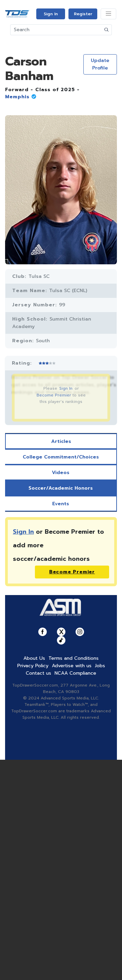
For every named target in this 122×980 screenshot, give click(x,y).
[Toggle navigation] (108, 13)
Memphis (17, 96)
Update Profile (100, 64)
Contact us (38, 673)
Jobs (100, 665)
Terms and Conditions (73, 658)
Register (83, 14)
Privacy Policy (32, 665)
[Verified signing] (33, 96)
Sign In (51, 14)
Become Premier (54, 395)
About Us (34, 658)
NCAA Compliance (75, 673)
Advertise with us (72, 665)
